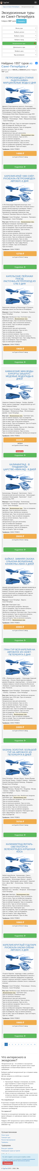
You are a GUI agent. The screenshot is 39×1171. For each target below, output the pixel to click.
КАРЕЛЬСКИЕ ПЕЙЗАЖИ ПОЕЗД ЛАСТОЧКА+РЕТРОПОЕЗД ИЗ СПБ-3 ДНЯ (19, 279)
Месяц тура (19, 28)
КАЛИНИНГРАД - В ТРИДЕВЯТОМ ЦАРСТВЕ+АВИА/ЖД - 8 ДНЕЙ (19, 467)
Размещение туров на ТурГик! (10, 1151)
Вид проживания (19, 55)
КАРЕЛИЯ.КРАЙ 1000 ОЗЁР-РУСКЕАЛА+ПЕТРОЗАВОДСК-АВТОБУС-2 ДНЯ (19, 178)
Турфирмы (4, 1142)
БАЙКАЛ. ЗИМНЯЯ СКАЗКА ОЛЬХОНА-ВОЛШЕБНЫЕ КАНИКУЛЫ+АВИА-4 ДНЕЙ (19, 561)
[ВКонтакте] (36, 63)
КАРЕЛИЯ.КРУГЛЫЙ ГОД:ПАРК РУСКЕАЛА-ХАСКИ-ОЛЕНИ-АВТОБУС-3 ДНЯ (19, 947)
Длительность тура (19, 47)
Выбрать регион (19, 32)
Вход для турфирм (7, 1148)
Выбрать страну (19, 36)
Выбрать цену (19, 51)
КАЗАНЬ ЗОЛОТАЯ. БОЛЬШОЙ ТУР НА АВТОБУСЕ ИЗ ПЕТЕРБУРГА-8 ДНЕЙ (19, 752)
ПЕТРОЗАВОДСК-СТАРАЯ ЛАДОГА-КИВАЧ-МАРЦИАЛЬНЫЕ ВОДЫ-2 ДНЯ (19, 80)
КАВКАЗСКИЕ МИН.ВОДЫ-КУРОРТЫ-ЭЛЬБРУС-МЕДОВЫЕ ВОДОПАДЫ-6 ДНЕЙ (19, 374)
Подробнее (19, 167)
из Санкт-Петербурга (16, 64)
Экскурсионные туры (18, 43)
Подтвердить (8, 1163)
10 (34, 1044)
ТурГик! (6, 2)
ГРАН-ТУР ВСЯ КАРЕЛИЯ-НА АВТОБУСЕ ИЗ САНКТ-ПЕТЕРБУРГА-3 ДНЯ (19, 652)
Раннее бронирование (8, 1140)
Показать (21, 21)
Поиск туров (5, 1135)
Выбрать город (19, 39)
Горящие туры (5, 1137)
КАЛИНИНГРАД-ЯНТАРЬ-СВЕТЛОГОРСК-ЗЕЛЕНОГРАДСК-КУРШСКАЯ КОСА (19, 847)
